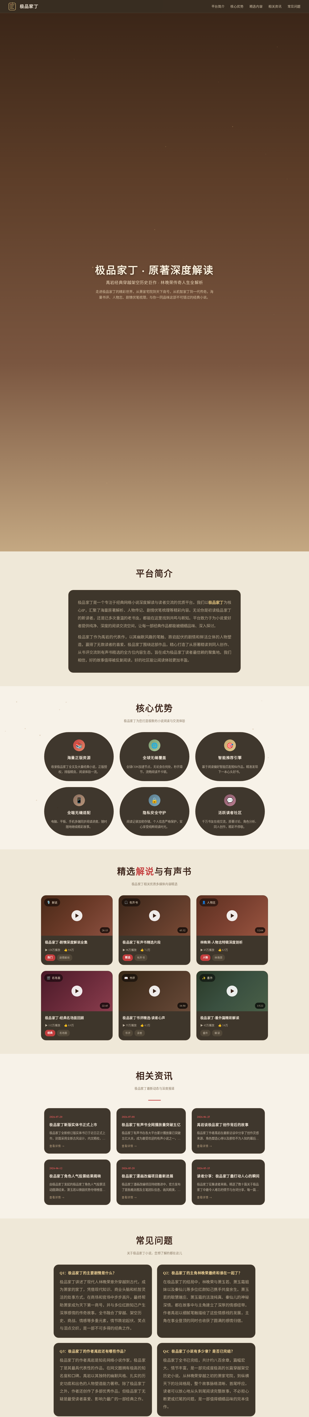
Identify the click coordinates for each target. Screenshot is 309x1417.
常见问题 (294, 6)
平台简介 (217, 6)
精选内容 (256, 6)
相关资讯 (274, 6)
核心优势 (236, 6)
